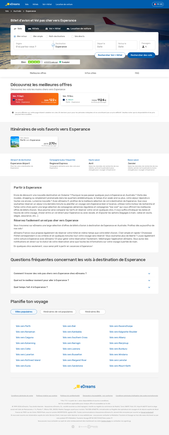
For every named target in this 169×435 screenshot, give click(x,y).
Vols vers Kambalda (72, 332)
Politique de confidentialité (70, 396)
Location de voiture (64, 4)
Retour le (122, 44)
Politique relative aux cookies (46, 396)
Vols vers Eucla (23, 366)
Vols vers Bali (69, 326)
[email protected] (147, 412)
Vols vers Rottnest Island (28, 360)
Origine (19, 44)
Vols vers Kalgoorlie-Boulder (123, 332)
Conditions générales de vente (22, 396)
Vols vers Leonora (71, 349)
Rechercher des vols (141, 55)
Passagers (146, 43)
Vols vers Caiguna (24, 337)
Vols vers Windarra (118, 354)
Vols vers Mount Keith (120, 366)
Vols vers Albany (117, 337)
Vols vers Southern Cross (75, 337)
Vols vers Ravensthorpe (121, 326)
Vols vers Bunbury (118, 349)
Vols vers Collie (23, 349)
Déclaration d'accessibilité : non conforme (98, 396)
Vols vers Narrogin (72, 343)
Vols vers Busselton (72, 354)
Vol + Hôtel (47, 4)
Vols (27, 4)
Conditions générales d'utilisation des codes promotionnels (137, 396)
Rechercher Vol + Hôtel (110, 55)
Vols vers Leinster (118, 360)
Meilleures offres (38, 73)
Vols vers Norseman (25, 332)
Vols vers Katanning (25, 343)
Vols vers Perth (23, 326)
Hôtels (35, 4)
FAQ (137, 73)
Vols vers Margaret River (74, 360)
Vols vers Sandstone (73, 366)
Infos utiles (90, 73)
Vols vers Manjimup (118, 343)
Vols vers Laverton (25, 354)
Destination (61, 44)
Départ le (101, 44)
